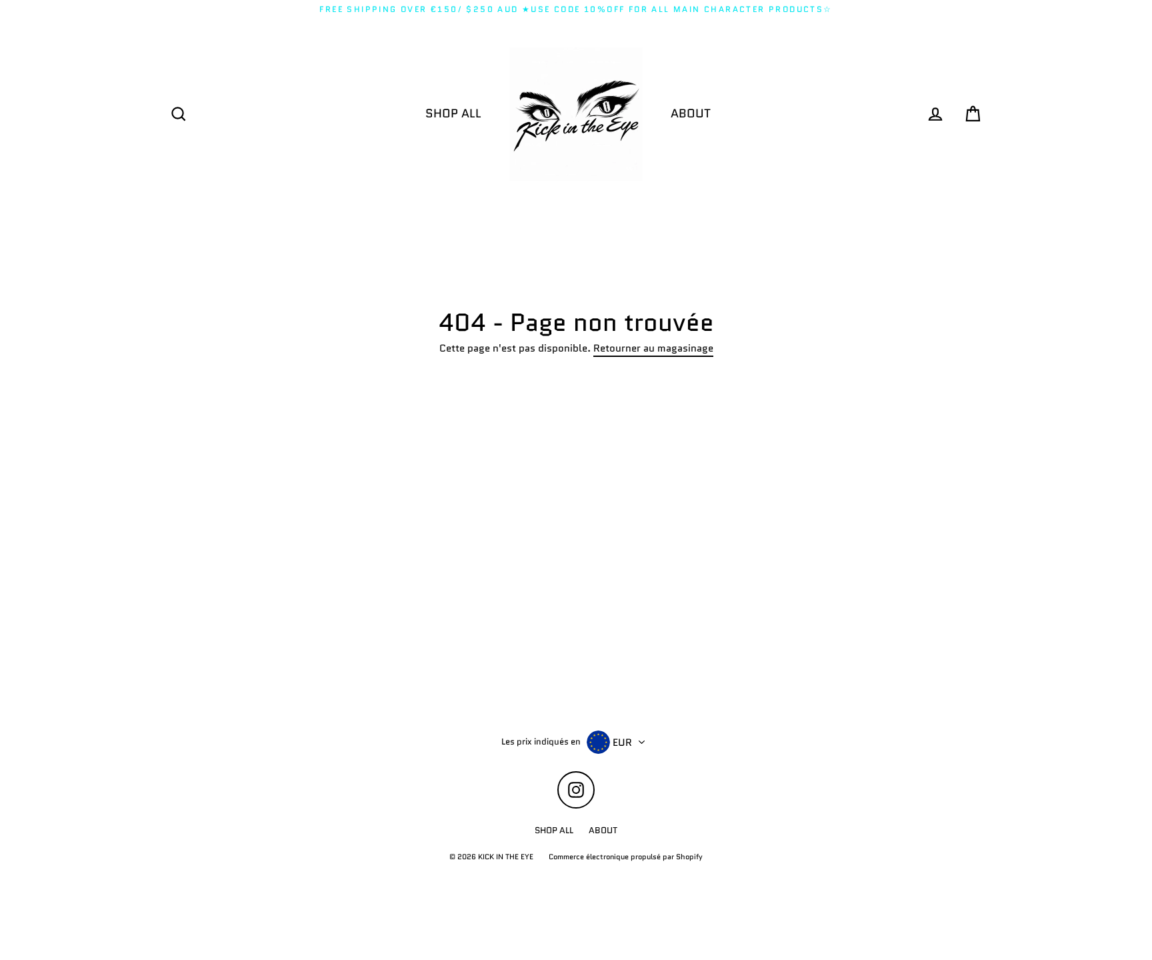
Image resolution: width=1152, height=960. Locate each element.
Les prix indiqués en (541, 742)
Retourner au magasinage (653, 349)
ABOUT (691, 113)
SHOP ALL (453, 113)
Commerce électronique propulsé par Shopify (626, 856)
